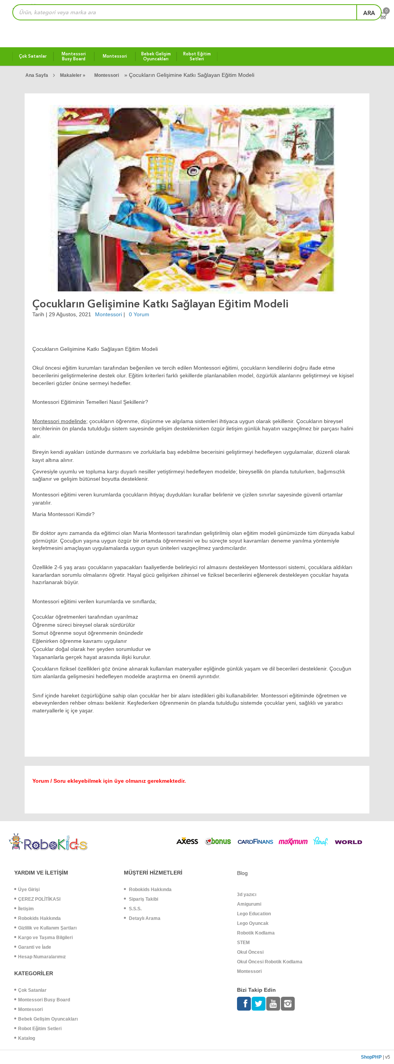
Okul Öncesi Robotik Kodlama (269, 961)
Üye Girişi (29, 889)
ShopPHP (371, 1057)
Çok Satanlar (32, 990)
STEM (243, 942)
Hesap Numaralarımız (42, 956)
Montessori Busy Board (44, 1000)
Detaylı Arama (144, 918)
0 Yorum (139, 314)
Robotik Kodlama (256, 933)
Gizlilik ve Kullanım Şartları (47, 928)
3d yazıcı (246, 894)
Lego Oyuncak (253, 923)
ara (369, 13)
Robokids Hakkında (39, 918)
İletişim (26, 908)
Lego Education (254, 913)
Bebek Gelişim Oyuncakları (48, 1019)
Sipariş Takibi (143, 899)
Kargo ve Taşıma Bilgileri (45, 937)
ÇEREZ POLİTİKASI (39, 899)
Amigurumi (249, 904)
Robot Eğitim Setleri (40, 1028)
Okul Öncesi (250, 952)
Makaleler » (73, 75)
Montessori (106, 75)
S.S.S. (135, 908)
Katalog (26, 1038)
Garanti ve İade (34, 947)
